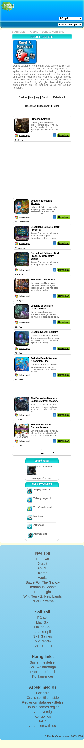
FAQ (42, 721)
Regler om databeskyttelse (42, 702)
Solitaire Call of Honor (43, 279)
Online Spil (42, 627)
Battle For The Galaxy (43, 582)
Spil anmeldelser (43, 662)
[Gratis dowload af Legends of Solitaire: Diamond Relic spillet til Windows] (21, 303)
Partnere (42, 693)
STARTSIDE (18, 31)
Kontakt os (42, 716)
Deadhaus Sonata (43, 587)
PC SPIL (33, 31)
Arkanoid (38, 525)
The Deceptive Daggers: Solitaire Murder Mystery (44, 399)
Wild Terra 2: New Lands (42, 596)
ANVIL (43, 568)
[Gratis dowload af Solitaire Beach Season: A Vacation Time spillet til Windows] (21, 356)
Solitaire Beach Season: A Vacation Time (44, 359)
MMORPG (43, 641)
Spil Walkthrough (42, 667)
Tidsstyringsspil (42, 498)
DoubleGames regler (42, 707)
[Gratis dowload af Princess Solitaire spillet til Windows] (21, 116)
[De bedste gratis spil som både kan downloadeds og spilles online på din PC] (7, 6)
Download (63, 135)
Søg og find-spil (41, 489)
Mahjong (38, 516)
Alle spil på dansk (42, 478)
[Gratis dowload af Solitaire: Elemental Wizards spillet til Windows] (21, 198)
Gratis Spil (43, 632)
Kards (42, 573)
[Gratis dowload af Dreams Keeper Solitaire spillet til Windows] (21, 330)
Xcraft (42, 564)
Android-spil (40, 533)
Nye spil (42, 553)
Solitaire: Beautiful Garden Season (41, 426)
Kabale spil (24, 135)
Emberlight (42, 592)
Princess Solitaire (40, 119)
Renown (42, 559)
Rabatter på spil (42, 672)
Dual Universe (43, 601)
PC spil (42, 618)
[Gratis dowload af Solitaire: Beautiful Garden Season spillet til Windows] (21, 422)
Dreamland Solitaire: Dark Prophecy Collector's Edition (45, 256)
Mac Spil (42, 622)
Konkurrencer (42, 676)
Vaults (42, 578)
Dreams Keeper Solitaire (44, 332)
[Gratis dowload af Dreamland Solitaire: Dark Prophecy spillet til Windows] (21, 224)
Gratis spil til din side (43, 698)
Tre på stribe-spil (42, 507)
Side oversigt (42, 712)
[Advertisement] (42, 167)
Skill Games (42, 636)
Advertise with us (42, 726)
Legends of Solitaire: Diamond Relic (42, 307)
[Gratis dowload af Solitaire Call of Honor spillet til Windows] (21, 277)
